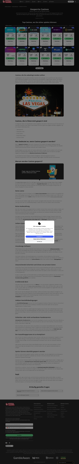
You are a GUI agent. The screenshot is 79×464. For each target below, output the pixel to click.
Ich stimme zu (39, 236)
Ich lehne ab (39, 241)
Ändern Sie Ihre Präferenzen (39, 239)
